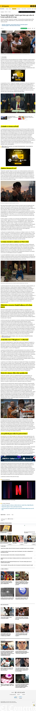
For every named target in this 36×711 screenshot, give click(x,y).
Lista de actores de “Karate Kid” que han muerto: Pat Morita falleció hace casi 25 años (18, 506)
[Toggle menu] (1, 6)
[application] (18, 486)
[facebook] (15, 689)
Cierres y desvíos (23, 8)
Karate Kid (8, 511)
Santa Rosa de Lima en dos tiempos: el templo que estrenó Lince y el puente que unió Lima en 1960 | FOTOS (16, 555)
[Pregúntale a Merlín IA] (34, 705)
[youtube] (20, 689)
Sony (12, 511)
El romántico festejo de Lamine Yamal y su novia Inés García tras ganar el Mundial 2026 (6, 579)
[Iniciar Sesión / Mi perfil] (35, 6)
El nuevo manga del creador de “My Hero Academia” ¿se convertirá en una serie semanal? (7, 665)
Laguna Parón (29, 8)
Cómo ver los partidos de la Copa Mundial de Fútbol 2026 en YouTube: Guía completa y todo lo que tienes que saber (21, 580)
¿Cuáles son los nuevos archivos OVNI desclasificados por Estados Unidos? (7, 595)
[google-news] (23, 689)
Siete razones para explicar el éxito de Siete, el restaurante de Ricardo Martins (13, 551)
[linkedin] (22, 689)
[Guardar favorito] (32, 28)
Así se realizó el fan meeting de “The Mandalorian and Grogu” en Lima (21, 595)
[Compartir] (34, 28)
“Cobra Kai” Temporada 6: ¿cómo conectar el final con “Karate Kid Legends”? (21, 631)
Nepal (35, 8)
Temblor (10, 8)
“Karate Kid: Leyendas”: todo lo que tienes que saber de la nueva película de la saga (21, 615)
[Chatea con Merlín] (31, 6)
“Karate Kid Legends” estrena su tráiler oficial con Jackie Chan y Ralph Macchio (17, 501)
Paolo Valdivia (4, 57)
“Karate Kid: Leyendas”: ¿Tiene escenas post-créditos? (6, 614)
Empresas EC (14, 8)
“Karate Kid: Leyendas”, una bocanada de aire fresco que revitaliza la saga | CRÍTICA (6, 631)
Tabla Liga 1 (19, 8)
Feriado (7, 8)
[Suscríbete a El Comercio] (33, 6)
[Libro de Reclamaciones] (20, 694)
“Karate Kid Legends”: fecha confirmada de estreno (12, 503)
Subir (32, 698)
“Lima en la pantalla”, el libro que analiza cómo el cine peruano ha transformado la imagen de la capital (17, 561)
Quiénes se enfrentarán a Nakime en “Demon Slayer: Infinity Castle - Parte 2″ (7, 682)
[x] (17, 689)
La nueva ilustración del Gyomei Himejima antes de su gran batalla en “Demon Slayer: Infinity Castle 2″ (22, 648)
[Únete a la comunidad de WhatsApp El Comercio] (23, 28)
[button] (18, 487)
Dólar (33, 8)
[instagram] (18, 689)
